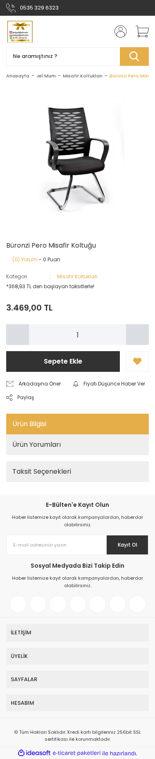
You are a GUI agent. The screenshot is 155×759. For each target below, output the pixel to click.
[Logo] (19, 31)
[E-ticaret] (76, 753)
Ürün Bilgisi (29, 424)
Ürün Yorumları (36, 444)
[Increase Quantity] (137, 334)
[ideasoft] (34, 753)
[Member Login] (117, 31)
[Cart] (139, 31)
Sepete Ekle (63, 361)
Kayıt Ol (127, 544)
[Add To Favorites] (137, 361)
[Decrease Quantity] (17, 334)
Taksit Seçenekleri (41, 471)
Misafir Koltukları (77, 276)
